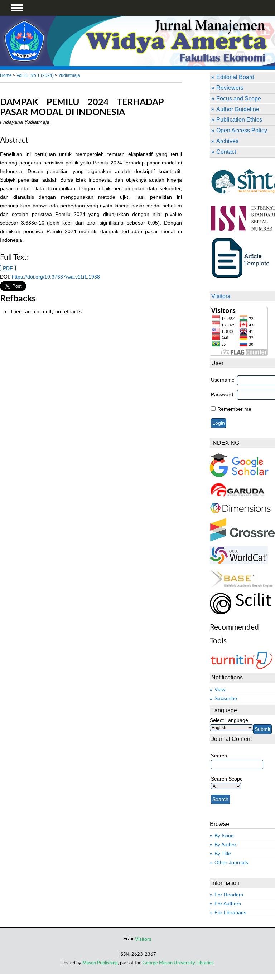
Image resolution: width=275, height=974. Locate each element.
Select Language (229, 720)
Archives (227, 141)
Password (222, 394)
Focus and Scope (238, 98)
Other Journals (231, 862)
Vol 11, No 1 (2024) (35, 75)
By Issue (224, 835)
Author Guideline (237, 109)
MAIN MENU (17, 7)
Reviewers (229, 87)
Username (223, 380)
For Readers (228, 894)
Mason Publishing (100, 963)
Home (6, 75)
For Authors (227, 903)
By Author (225, 844)
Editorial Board (235, 77)
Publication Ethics (239, 119)
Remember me (234, 409)
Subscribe (225, 698)
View (219, 689)
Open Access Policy (241, 130)
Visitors (143, 939)
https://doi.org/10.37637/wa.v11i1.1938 (56, 277)
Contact (226, 151)
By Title (222, 853)
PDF (8, 268)
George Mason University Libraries (178, 963)
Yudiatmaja (69, 75)
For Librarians (230, 912)
